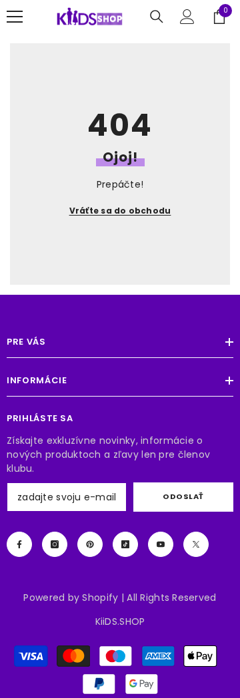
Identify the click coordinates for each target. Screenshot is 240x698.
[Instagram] (54, 544)
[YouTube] (160, 544)
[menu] (15, 17)
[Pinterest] (90, 544)
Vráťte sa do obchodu (120, 210)
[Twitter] (196, 544)
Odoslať (183, 496)
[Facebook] (19, 544)
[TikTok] (125, 544)
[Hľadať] (157, 17)
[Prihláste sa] (187, 16)
